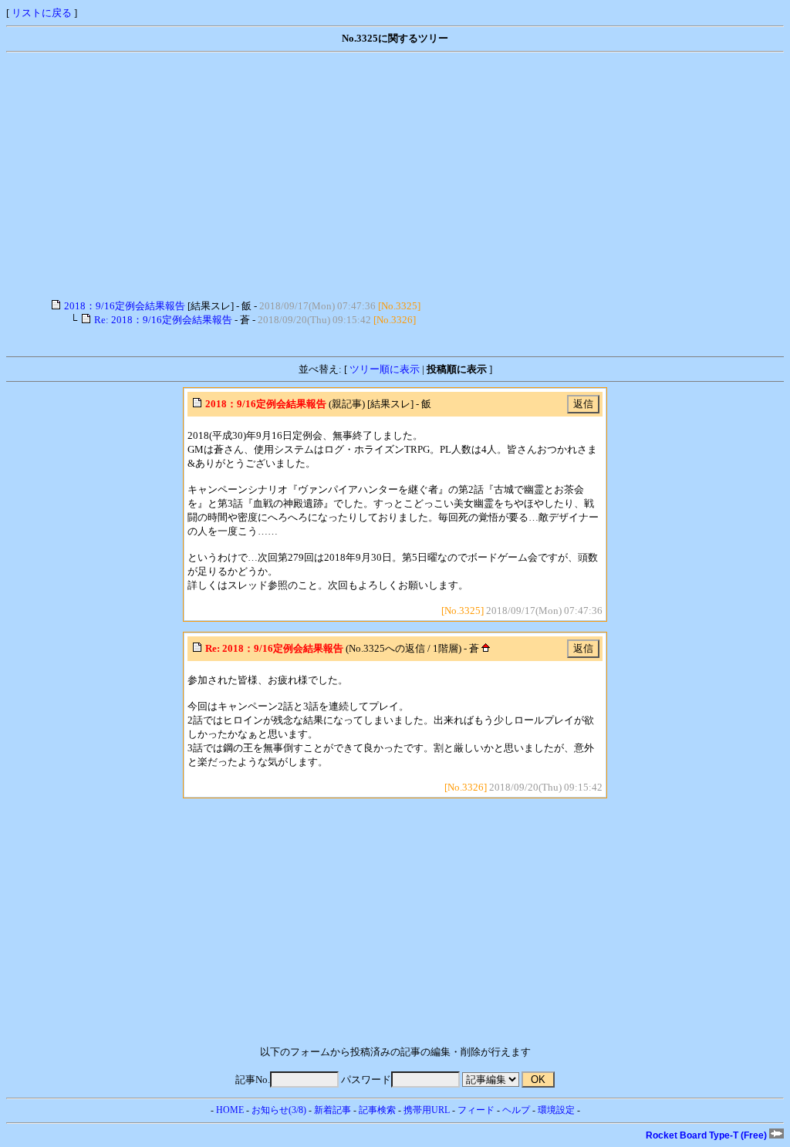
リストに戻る (42, 13)
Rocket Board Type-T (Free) (707, 1135)
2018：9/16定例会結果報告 (124, 306)
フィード (476, 1110)
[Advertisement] (395, 176)
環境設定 (556, 1110)
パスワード (366, 1079)
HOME (230, 1110)
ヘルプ (516, 1110)
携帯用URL (426, 1110)
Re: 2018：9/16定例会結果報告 (163, 320)
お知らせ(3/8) (279, 1110)
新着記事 (332, 1110)
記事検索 (377, 1110)
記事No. (252, 1079)
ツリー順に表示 (384, 369)
